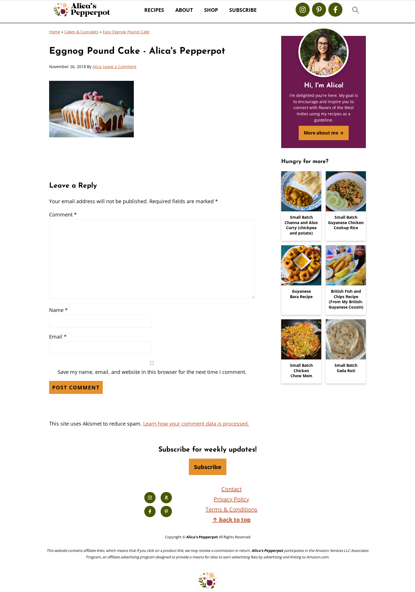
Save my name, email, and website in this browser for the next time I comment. (152, 371)
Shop (211, 10)
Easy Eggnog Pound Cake (126, 31)
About (184, 10)
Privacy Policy (231, 499)
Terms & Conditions (231, 509)
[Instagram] (303, 10)
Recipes (154, 10)
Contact (231, 489)
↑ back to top (231, 519)
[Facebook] (335, 10)
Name (58, 310)
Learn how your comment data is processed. (196, 423)
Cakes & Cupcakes (81, 31)
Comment (63, 214)
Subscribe (243, 10)
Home (54, 31)
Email (58, 336)
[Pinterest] (319, 10)
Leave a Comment (119, 66)
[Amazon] (166, 497)
